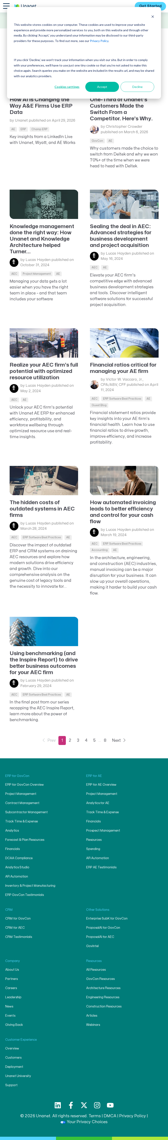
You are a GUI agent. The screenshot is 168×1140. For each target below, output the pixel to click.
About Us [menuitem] (12, 969)
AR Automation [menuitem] (16, 876)
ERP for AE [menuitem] (94, 776)
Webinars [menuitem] (93, 1024)
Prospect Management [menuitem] (103, 830)
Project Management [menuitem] (20, 793)
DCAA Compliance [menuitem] (19, 858)
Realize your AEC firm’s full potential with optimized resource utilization (44, 371)
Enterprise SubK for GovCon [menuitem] (107, 918)
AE (13, 129)
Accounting (100, 550)
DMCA (110, 1116)
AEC (14, 274)
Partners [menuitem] (11, 978)
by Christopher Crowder (121, 126)
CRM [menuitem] (9, 909)
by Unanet (19, 120)
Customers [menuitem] (13, 1057)
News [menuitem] (9, 1006)
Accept (102, 87)
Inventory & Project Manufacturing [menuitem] (30, 885)
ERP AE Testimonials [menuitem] (101, 867)
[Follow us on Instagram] (97, 1105)
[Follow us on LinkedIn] (57, 1105)
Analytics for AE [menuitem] (97, 803)
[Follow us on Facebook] (71, 1105)
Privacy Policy (99, 41)
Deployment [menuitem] (14, 1066)
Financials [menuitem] (12, 849)
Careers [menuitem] (11, 988)
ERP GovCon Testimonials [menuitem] (24, 894)
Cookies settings (66, 87)
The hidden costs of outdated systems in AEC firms (42, 509)
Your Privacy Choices (87, 1122)
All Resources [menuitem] (96, 969)
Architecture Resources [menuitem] (103, 988)
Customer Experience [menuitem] (21, 1039)
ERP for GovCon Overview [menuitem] (24, 784)
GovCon (97, 141)
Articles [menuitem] (91, 1015)
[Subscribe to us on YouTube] (110, 1105)
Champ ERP (39, 129)
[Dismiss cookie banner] (152, 16)
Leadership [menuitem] (13, 997)
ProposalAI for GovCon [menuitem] (103, 927)
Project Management (37, 274)
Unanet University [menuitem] (18, 1076)
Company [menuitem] (12, 961)
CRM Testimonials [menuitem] (18, 936)
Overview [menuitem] (12, 1048)
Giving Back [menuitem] (14, 1024)
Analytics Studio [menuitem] (17, 867)
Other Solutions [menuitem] (97, 909)
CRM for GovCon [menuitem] (18, 918)
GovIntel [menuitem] (92, 946)
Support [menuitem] (11, 1085)
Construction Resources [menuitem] (103, 1006)
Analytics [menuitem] (12, 830)
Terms (95, 1116)
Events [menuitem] (10, 1015)
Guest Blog (99, 405)
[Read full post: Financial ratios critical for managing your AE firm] (124, 343)
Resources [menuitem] (94, 839)
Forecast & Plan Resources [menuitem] (24, 839)
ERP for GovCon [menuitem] (17, 776)
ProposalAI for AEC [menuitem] (100, 936)
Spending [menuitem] (93, 849)
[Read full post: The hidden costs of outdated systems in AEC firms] (44, 480)
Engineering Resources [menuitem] (102, 997)
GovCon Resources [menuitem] (100, 978)
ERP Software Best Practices (122, 398)
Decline (137, 87)
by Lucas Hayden (35, 260)
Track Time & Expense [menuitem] (21, 821)
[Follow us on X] (84, 1105)
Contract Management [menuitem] (22, 803)
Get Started (150, 6)
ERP (23, 129)
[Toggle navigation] (6, 6)
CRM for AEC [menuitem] (15, 927)
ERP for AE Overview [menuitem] (101, 784)
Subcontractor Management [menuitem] (26, 812)
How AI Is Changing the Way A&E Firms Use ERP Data (41, 106)
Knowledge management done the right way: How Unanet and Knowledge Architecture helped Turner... (42, 239)
